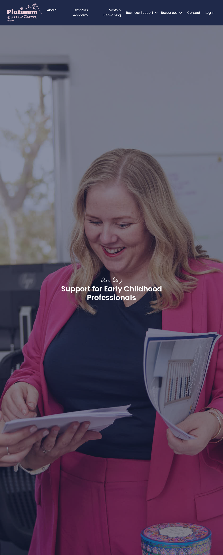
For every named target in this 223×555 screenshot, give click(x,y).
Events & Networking (112, 12)
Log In (209, 12)
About (51, 10)
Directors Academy (80, 12)
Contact (193, 12)
